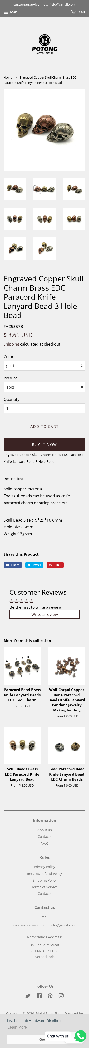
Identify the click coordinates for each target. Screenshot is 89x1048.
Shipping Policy (45, 880)
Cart (81, 12)
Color (9, 356)
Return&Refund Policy (44, 873)
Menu (14, 12)
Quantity (11, 399)
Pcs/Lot (10, 378)
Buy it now (44, 444)
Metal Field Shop (49, 1013)
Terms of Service (44, 887)
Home (8, 77)
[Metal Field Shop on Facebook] (39, 996)
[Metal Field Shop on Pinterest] (50, 996)
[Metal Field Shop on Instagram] (61, 996)
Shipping (11, 344)
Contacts (45, 836)
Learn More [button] (17, 1027)
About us (44, 830)
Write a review (44, 614)
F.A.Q (44, 843)
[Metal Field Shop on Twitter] (28, 996)
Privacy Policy (44, 866)
